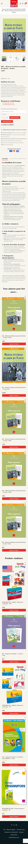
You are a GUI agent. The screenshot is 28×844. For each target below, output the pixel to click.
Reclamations (14, 834)
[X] (14, 825)
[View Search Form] (20, 3)
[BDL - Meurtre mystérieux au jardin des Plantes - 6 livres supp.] (14, 366)
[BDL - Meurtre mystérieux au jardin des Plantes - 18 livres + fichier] (14, 314)
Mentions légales (11, 829)
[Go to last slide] (2, 59)
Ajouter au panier (15, 117)
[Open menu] (2, 3)
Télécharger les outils (9, 104)
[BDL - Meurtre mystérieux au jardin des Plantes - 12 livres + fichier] (14, 417)
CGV (4, 829)
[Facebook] (12, 825)
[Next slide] (25, 59)
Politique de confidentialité (11, 832)
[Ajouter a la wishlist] (25, 296)
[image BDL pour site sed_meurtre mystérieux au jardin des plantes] (14, 35)
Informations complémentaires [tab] (18, 158)
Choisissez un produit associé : (9, 109)
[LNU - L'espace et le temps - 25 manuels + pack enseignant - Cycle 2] (14, 735)
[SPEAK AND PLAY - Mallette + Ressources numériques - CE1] (14, 684)
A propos (21, 832)
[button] (4, 59)
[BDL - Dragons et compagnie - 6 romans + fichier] (14, 632)
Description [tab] (5, 158)
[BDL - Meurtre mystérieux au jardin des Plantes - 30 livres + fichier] (14, 469)
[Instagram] (16, 825)
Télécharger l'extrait (9, 103)
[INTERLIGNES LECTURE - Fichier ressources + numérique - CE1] (14, 787)
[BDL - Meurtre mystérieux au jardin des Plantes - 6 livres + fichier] (14, 520)
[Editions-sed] (14, 3)
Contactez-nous (21, 829)
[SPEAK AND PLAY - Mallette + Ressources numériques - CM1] (14, 580)
